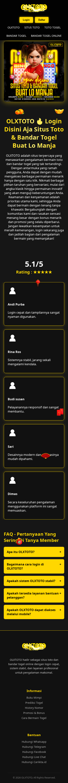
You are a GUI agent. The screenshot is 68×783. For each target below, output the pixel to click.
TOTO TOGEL (52, 27)
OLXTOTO (14, 27)
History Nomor (34, 708)
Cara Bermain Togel (34, 718)
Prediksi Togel (34, 702)
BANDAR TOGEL (16, 35)
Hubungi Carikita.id (34, 762)
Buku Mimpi (34, 697)
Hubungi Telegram (34, 747)
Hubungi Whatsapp (34, 741)
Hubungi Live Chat (34, 757)
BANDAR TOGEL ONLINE (46, 35)
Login (26, 19)
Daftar (41, 19)
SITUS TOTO (32, 27)
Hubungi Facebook (34, 752)
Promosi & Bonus (34, 713)
